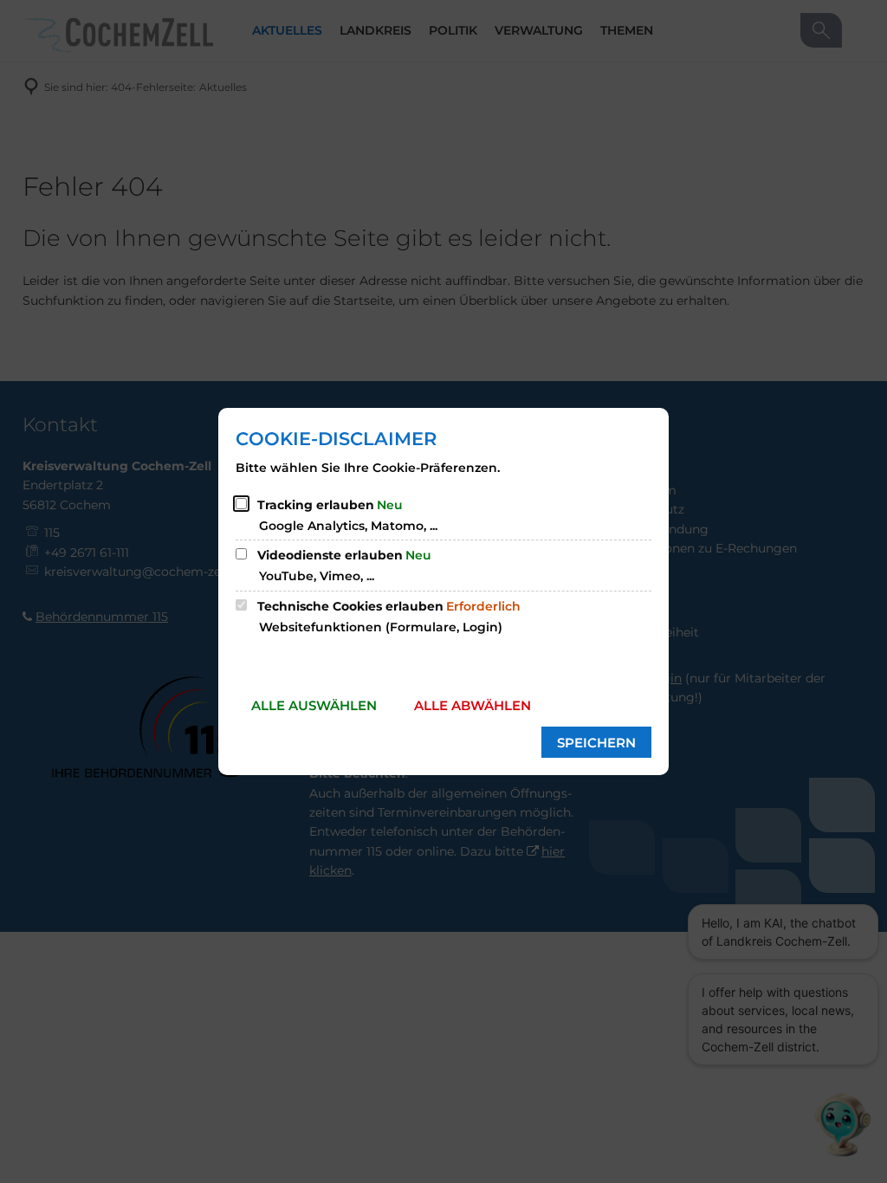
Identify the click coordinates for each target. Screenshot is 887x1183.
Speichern (596, 742)
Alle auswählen (314, 705)
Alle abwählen (472, 705)
